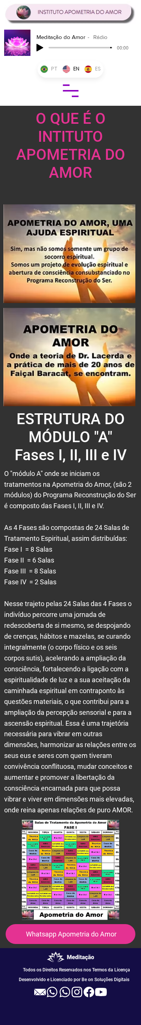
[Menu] (70, 90)
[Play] (39, 47)
